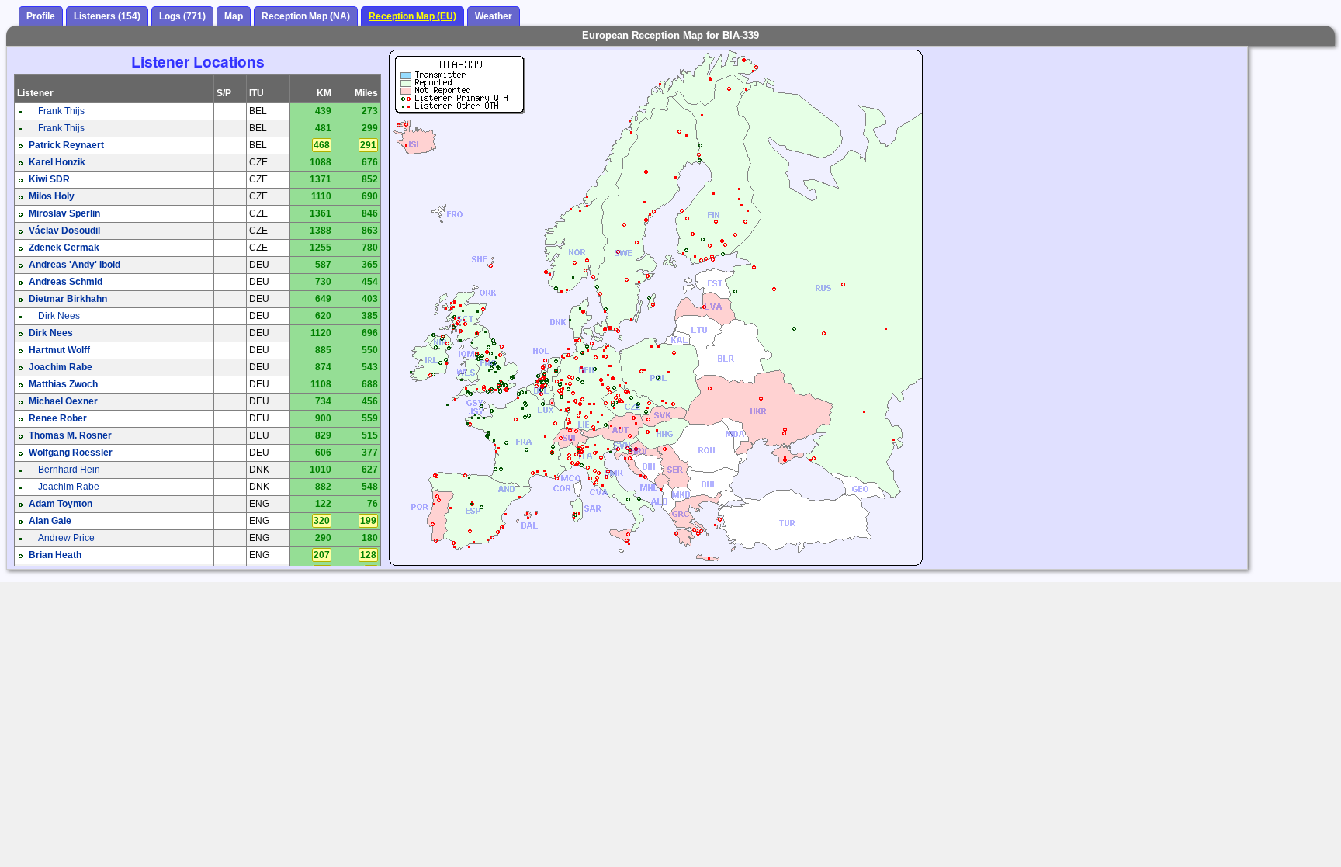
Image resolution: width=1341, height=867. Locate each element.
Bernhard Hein (69, 469)
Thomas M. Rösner (70, 435)
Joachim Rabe (60, 367)
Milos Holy (51, 196)
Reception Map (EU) (412, 16)
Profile (40, 16)
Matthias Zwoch (63, 384)
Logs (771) (182, 16)
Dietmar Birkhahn (68, 298)
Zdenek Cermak (64, 247)
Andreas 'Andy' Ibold (74, 264)
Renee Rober (58, 418)
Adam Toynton (60, 503)
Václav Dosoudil (64, 230)
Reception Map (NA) (306, 16)
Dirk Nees (59, 315)
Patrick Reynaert (66, 145)
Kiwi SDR (49, 179)
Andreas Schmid (65, 281)
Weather (493, 16)
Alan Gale (50, 520)
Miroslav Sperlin (64, 213)
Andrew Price (66, 537)
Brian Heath (55, 555)
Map (233, 16)
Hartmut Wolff (59, 350)
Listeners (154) (107, 16)
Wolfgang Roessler (71, 452)
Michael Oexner (63, 401)
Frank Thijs (61, 111)
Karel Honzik (57, 162)
